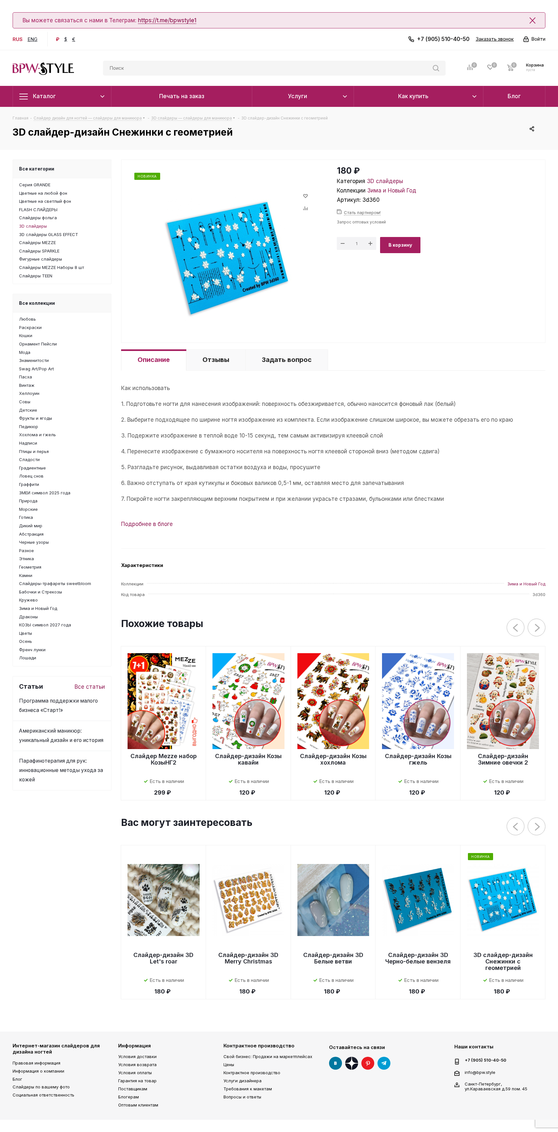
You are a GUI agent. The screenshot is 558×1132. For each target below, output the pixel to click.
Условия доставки (137, 1056)
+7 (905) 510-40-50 (443, 39)
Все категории (36, 168)
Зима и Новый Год (391, 190)
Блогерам (128, 1096)
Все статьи (90, 687)
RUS (18, 39)
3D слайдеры (385, 181)
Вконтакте (335, 1063)
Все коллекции (37, 303)
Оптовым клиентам (138, 1104)
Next (537, 628)
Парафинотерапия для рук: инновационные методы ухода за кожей (61, 770)
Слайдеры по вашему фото (41, 1086)
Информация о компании (38, 1071)
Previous (516, 628)
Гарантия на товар (137, 1080)
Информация (134, 1046)
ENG (32, 39)
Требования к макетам (247, 1088)
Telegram (383, 1063)
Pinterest (367, 1063)
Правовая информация (36, 1062)
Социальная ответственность (43, 1094)
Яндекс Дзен (351, 1063)
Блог (17, 1079)
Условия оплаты (135, 1072)
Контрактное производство (258, 1046)
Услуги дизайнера (242, 1080)
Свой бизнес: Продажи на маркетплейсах (267, 1056)
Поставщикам (132, 1088)
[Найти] (436, 68)
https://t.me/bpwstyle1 (167, 20)
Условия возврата (137, 1064)
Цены (228, 1064)
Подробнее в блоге (147, 524)
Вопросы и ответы (242, 1096)
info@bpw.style (480, 1072)
